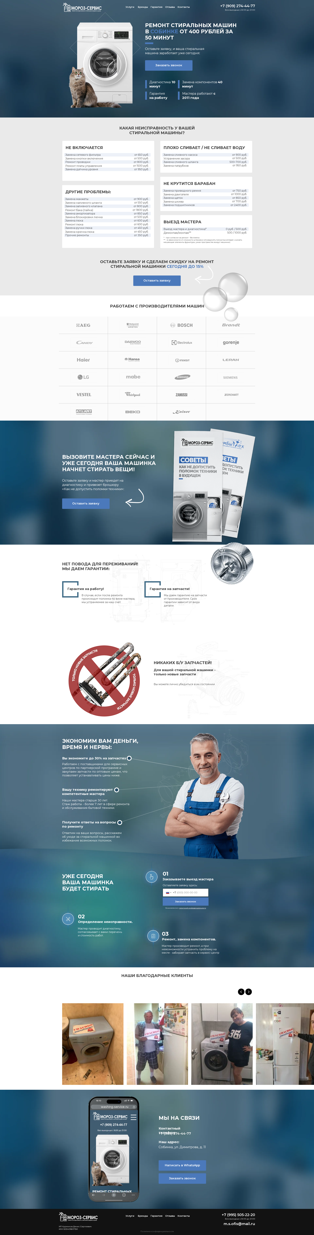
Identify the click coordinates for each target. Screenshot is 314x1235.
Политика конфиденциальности (157, 1231)
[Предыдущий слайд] (241, 992)
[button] (168, 65)
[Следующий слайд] (248, 992)
